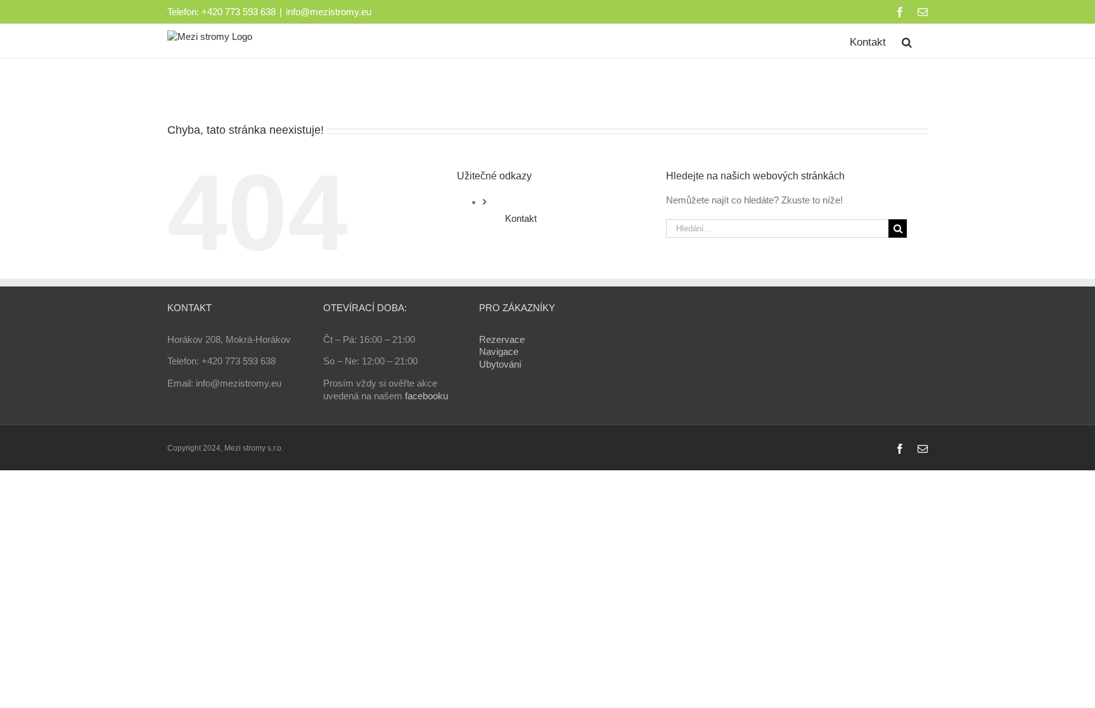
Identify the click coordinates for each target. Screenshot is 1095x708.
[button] (907, 41)
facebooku (426, 395)
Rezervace (502, 339)
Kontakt (521, 218)
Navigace (498, 351)
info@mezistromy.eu (328, 11)
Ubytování (500, 364)
